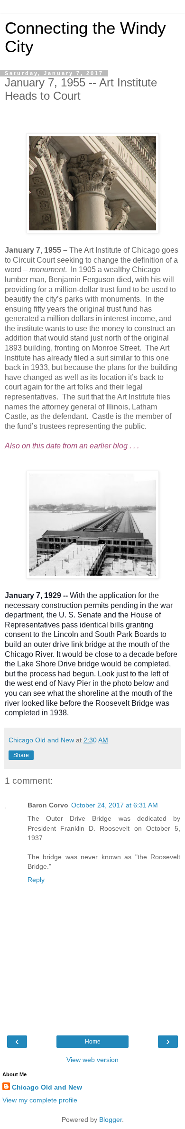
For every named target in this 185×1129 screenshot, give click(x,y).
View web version (92, 1059)
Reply (36, 879)
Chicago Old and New (47, 1087)
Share (21, 755)
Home (93, 1041)
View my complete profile (39, 1100)
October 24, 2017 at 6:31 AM (114, 805)
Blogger (110, 1119)
